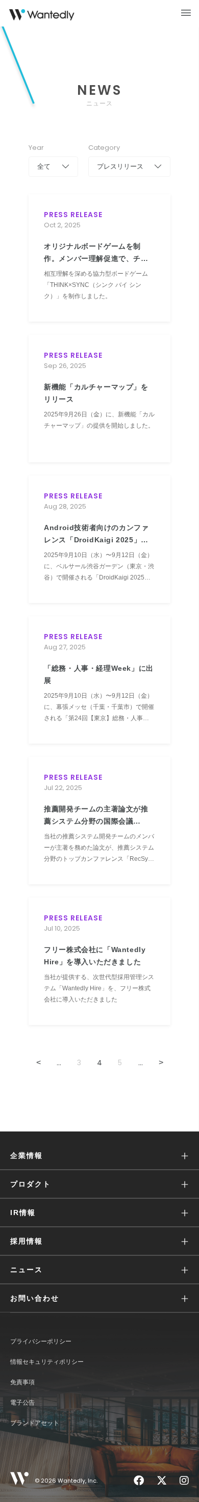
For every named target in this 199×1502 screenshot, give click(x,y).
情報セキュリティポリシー (47, 1361)
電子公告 (22, 1402)
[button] (99, 1156)
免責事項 (22, 1382)
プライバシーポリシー (40, 1341)
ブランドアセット (34, 1423)
